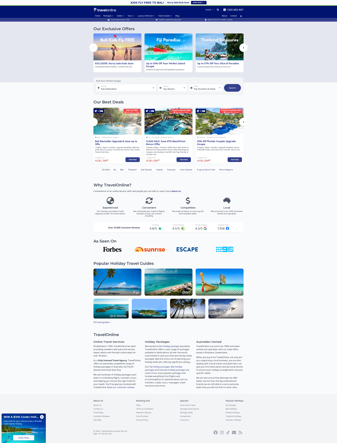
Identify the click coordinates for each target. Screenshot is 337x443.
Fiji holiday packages (159, 366)
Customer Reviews (101, 416)
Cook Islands (186, 169)
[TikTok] (228, 432)
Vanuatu (171, 169)
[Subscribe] (234, 432)
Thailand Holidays (233, 416)
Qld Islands (146, 169)
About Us (97, 405)
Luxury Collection (145, 15)
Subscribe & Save (187, 405)
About (224, 15)
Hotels (119, 15)
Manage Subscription (189, 409)
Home (97, 15)
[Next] (243, 47)
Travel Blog (98, 412)
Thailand (132, 169)
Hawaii (159, 169)
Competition (185, 416)
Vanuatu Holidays (233, 420)
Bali (122, 169)
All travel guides (101, 322)
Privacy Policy (142, 420)
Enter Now (23, 437)
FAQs (138, 405)
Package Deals (186, 412)
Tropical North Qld (206, 169)
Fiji (114, 169)
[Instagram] (222, 432)
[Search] (218, 10)
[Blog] (240, 432)
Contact (233, 15)
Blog (177, 15)
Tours (130, 15)
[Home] (104, 9)
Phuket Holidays (233, 412)
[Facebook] (215, 432)
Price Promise (142, 416)
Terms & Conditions (144, 409)
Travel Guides (164, 15)
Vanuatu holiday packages (172, 369)
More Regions (226, 169)
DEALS (197, 2)
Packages (107, 15)
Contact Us (98, 409)
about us (176, 191)
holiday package (171, 346)
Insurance (184, 420)
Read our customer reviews (120, 387)
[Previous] (93, 47)
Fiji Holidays (231, 405)
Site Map (97, 420)
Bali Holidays (231, 409)
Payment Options (143, 412)
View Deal (133, 159)
